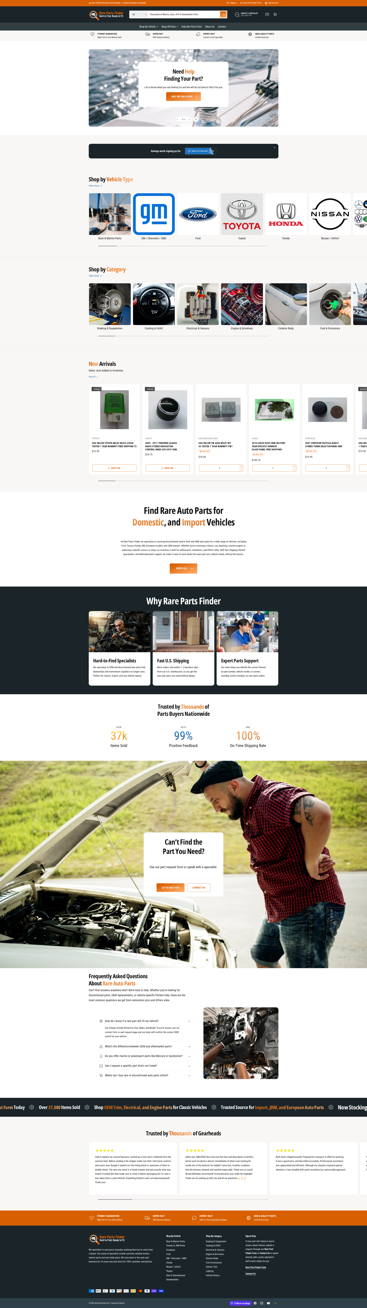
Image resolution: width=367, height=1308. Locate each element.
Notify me (115, 468)
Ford (198, 238)
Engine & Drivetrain (242, 328)
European (170, 1249)
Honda (286, 238)
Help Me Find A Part (182, 96)
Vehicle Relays (212, 1275)
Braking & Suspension (109, 328)
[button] (275, 14)
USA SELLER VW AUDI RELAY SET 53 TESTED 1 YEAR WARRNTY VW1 (216, 445)
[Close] (274, 147)
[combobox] (188, 14)
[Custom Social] (275, 1303)
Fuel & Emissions (330, 328)
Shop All (182, 568)
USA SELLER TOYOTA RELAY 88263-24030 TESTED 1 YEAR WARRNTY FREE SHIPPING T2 (114, 445)
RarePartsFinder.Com (102, 1303)
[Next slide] (189, 119)
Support (233, 3)
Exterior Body (285, 328)
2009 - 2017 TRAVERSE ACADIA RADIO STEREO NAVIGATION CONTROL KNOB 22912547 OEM (161, 446)
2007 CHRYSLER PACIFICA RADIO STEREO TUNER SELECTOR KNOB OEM (323, 445)
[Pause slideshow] (195, 119)
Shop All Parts (168, 26)
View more (94, 185)
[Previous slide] (177, 119)
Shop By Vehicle (147, 26)
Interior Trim (211, 1266)
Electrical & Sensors (198, 328)
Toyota (242, 238)
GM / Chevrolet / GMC (153, 238)
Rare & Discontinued (175, 1275)
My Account (273, 3)
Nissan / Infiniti (330, 238)
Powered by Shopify (117, 1303)
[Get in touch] (267, 14)
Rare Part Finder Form (252, 3)
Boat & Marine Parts (109, 238)
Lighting (209, 1271)
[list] (183, 35)
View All (92, 376)
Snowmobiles (172, 1279)
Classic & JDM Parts (175, 1245)
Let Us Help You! (170, 887)
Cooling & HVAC (154, 328)
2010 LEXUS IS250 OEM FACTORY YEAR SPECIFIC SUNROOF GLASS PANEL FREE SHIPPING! (268, 446)
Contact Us (199, 887)
